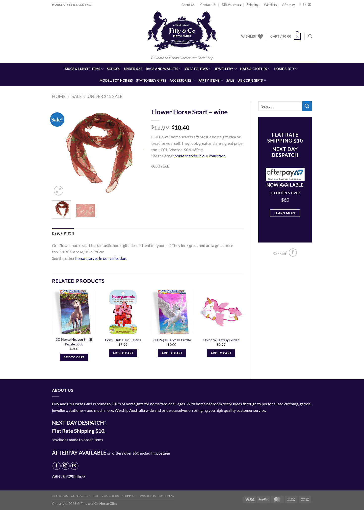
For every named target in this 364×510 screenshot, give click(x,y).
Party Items (209, 80)
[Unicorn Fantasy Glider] (221, 312)
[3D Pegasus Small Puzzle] (172, 312)
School (114, 69)
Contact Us (208, 5)
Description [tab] (63, 233)
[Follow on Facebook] (300, 4)
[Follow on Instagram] (304, 4)
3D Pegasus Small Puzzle (172, 340)
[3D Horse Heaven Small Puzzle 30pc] (74, 312)
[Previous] (60, 151)
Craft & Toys (196, 69)
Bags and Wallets (162, 69)
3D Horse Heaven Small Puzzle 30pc (74, 341)
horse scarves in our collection (200, 155)
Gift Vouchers (231, 5)
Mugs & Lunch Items (82, 69)
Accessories (180, 80)
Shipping (253, 5)
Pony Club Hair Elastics (123, 340)
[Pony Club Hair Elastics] (123, 312)
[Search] (310, 36)
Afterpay (288, 5)
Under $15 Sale (105, 96)
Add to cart (74, 357)
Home (59, 96)
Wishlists (270, 5)
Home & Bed (284, 69)
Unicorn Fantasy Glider (221, 340)
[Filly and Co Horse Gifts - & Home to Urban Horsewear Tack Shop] (182, 31)
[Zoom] (58, 190)
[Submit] (307, 106)
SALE (230, 80)
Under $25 (133, 69)
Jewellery (224, 69)
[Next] (135, 151)
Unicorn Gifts (250, 80)
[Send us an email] (309, 4)
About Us (188, 5)
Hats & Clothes (253, 69)
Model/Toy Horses (116, 80)
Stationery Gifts (151, 80)
